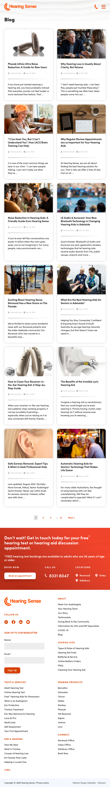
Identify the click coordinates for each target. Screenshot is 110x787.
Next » (71, 517)
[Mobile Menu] (103, 7)
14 (61, 517)
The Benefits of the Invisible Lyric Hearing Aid (80, 383)
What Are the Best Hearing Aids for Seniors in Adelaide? (81, 301)
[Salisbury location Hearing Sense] (82, 580)
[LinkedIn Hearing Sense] (21, 622)
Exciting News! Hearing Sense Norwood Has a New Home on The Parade (27, 303)
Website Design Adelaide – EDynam (89, 782)
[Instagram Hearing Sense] (6, 622)
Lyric (7, 769)
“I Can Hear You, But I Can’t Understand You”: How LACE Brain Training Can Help (28, 142)
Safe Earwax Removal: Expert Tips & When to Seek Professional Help (28, 465)
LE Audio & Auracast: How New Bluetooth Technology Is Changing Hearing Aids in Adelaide (80, 221)
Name (8, 639)
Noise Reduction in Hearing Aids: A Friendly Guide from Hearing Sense (28, 219)
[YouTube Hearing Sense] (28, 622)
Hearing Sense (16, 73)
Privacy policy (42, 782)
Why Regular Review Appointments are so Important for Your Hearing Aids (81, 142)
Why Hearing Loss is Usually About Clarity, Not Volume (81, 65)
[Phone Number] (96, 7)
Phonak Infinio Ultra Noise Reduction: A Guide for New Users (27, 65)
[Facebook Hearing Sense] (13, 622)
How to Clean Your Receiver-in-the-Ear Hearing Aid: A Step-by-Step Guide (27, 385)
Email (7, 653)
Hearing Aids (66, 642)
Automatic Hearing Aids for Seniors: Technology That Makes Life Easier (79, 467)
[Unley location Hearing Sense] (100, 575)
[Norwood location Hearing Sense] (82, 575)
